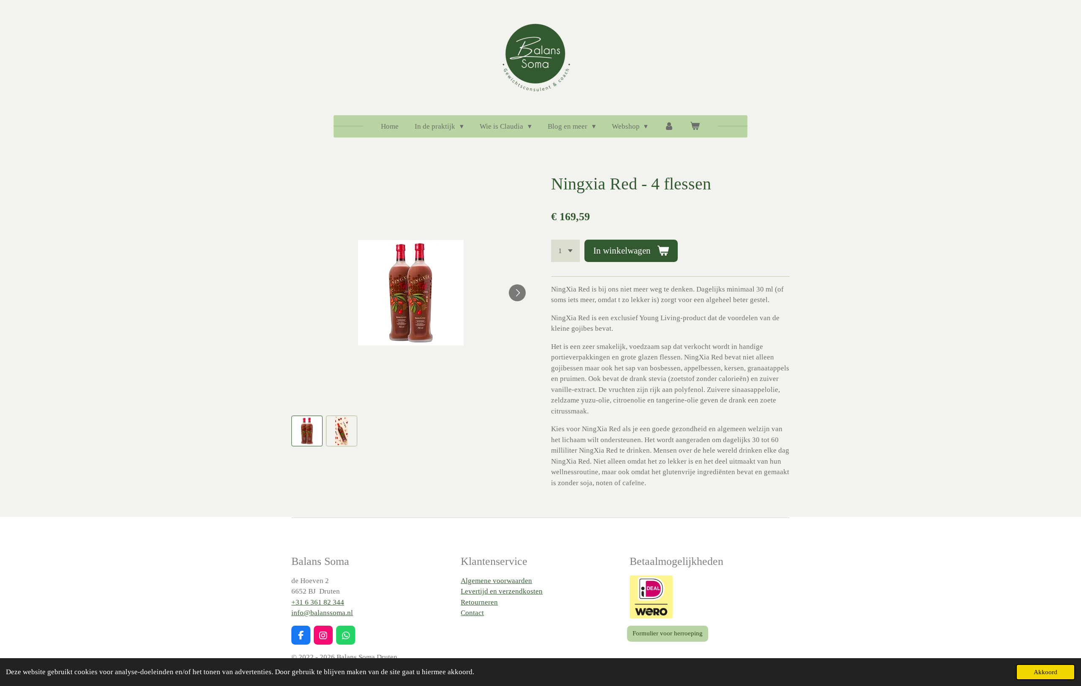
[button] (307, 431)
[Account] (669, 126)
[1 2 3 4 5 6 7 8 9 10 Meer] (565, 251)
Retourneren (479, 602)
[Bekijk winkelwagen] (695, 126)
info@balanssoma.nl (322, 613)
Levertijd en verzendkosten (502, 591)
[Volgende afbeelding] (517, 292)
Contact (472, 613)
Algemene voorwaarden (496, 581)
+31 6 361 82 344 (317, 602)
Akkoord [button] (1045, 671)
